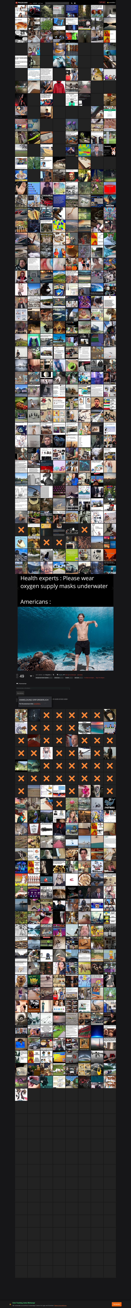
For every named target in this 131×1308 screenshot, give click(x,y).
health (67, 677)
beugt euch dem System (42, 677)
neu (31, 3)
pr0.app (102, 2)
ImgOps (60, 675)
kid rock (77, 677)
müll (39, 3)
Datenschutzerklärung (60, 1305)
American (57, 677)
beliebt (35, 3)
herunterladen (72, 675)
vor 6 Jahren (39, 675)
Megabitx (47, 675)
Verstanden (116, 1304)
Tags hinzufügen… (101, 677)
